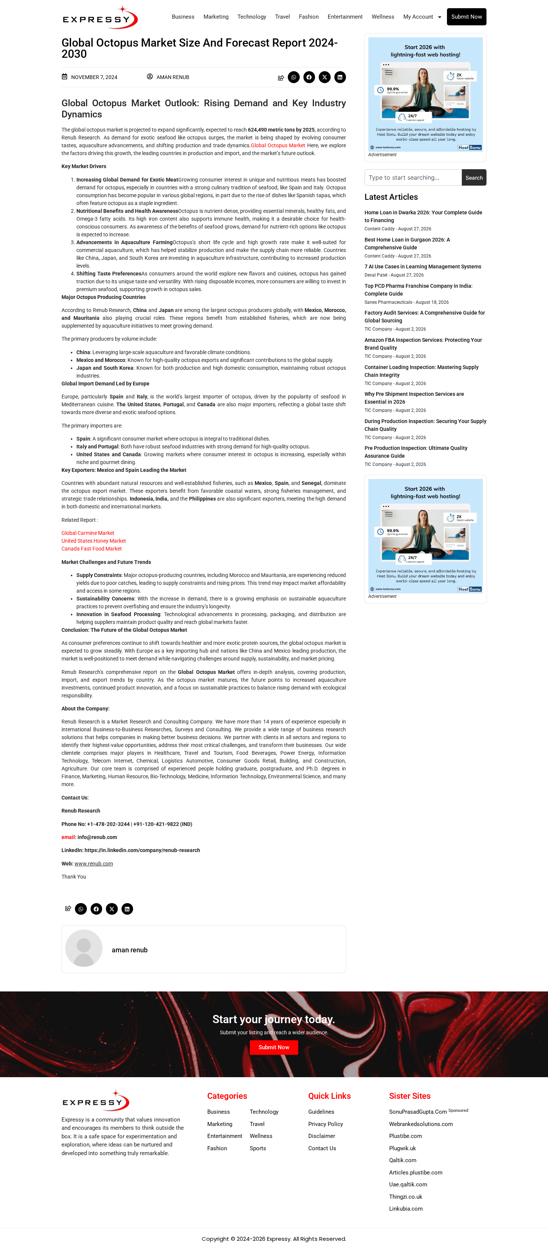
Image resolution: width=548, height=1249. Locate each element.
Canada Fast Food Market (92, 549)
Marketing (216, 16)
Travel (282, 16)
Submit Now (466, 16)
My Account (418, 16)
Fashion (309, 16)
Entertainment (345, 16)
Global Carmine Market (88, 533)
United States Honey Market (94, 541)
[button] (294, 77)
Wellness (383, 16)
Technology (251, 16)
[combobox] (413, 177)
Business (183, 16)
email (68, 837)
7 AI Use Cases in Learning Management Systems (423, 266)
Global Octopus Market (278, 145)
